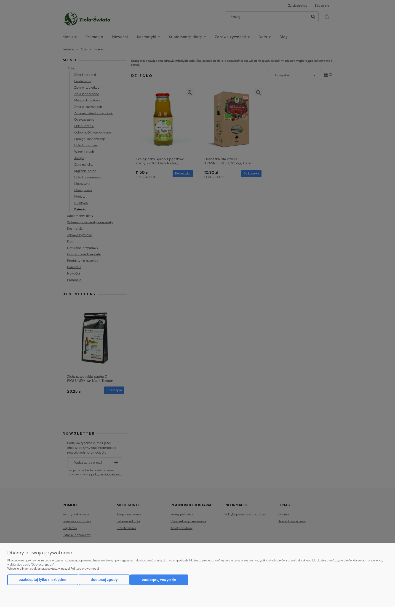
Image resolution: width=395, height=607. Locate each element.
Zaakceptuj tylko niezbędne (42, 580)
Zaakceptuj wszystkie (159, 580)
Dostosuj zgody (104, 580)
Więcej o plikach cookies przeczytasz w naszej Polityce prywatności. (53, 569)
